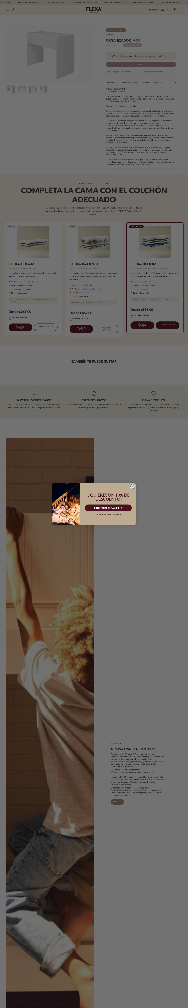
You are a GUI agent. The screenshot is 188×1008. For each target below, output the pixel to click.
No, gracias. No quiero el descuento (108, 514)
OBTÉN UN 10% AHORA (108, 508)
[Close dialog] (132, 486)
